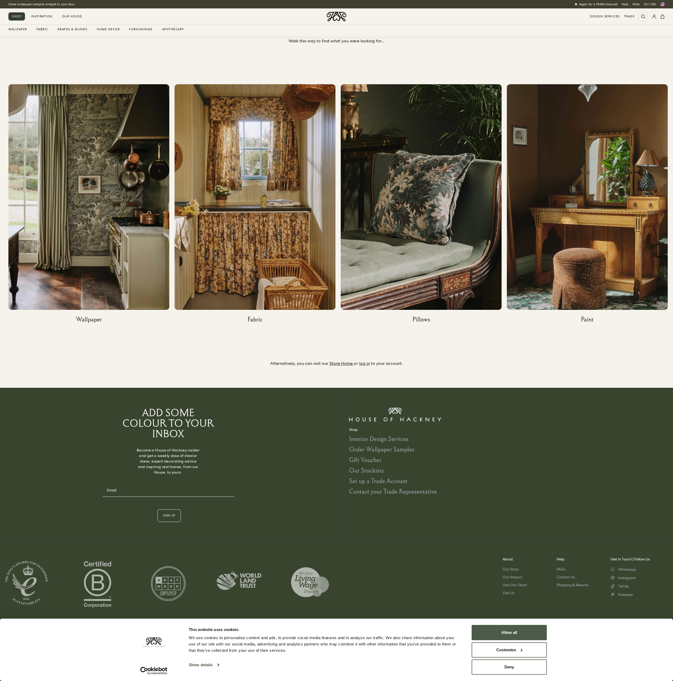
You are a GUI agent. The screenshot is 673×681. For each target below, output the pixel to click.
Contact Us (566, 577)
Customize (506, 650)
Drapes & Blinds (73, 29)
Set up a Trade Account (378, 481)
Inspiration (42, 16)
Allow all (509, 632)
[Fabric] (258, 205)
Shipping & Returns (572, 585)
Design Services (605, 16)
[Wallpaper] (91, 205)
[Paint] (590, 205)
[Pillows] (424, 205)
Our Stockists (366, 470)
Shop (16, 16)
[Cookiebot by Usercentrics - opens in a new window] (154, 671)
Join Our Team (515, 585)
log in (364, 363)
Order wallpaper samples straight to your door (41, 4)
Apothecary (173, 29)
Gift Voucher (365, 460)
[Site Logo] (336, 16)
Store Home (341, 363)
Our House (72, 16)
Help (625, 4)
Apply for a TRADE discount (598, 4)
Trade (629, 16)
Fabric (42, 29)
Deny (509, 667)
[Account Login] (654, 16)
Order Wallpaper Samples (381, 449)
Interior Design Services (379, 439)
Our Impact (512, 577)
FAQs (636, 4)
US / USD (650, 4)
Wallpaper (17, 29)
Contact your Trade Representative (393, 491)
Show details (201, 665)
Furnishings (141, 29)
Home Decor (108, 29)
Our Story (511, 569)
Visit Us (508, 592)
